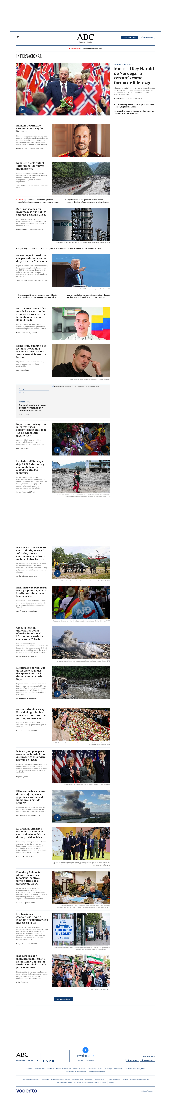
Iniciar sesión (148, 37)
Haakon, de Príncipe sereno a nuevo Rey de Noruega (29, 128)
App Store (133, 1060)
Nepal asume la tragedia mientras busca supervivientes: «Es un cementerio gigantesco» (88, 201)
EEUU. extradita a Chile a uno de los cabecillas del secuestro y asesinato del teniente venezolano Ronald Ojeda (31, 314)
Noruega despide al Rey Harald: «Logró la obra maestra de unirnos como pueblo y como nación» (31, 714)
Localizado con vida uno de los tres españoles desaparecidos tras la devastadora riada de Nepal (31, 673)
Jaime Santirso (21, 186)
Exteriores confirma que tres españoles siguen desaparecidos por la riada (38, 201)
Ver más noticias (63, 999)
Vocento (29, 1069)
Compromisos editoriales (96, 1071)
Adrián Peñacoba (22, 576)
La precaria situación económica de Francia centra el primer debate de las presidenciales (30, 833)
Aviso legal (108, 1069)
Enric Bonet (20, 856)
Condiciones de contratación (76, 1071)
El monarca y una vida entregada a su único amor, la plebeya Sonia (134, 105)
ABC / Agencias (22, 611)
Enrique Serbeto (22, 944)
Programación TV (101, 1079)
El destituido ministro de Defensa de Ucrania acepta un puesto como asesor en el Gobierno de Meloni (31, 351)
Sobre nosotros (40, 1069)
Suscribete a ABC (130, 37)
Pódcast (111, 1082)
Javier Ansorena (21, 280)
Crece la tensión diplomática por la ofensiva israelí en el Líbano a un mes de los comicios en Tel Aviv (29, 633)
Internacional (29, 56)
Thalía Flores (20, 903)
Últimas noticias (114, 1079)
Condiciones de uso (95, 1069)
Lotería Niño (45, 1079)
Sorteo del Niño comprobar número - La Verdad (90, 1082)
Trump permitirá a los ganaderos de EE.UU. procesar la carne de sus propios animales (37, 296)
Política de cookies (79, 1069)
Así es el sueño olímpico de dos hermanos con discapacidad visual (32, 407)
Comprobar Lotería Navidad (60, 1079)
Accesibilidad (118, 1069)
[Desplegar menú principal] (17, 37)
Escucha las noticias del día (139, 1079)
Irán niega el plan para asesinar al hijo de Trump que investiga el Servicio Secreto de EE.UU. (88, 296)
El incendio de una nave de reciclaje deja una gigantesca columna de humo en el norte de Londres (30, 797)
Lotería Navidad (77, 1079)
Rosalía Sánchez (120, 98)
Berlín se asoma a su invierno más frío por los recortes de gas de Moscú (31, 211)
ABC (18, 370)
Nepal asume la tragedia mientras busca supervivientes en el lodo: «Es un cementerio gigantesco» (31, 429)
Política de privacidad (63, 1069)
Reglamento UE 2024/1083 (135, 1069)
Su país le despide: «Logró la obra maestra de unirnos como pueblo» (134, 112)
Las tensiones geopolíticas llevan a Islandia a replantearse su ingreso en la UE (32, 918)
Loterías (125, 1079)
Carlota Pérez (21, 492)
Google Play (148, 1060)
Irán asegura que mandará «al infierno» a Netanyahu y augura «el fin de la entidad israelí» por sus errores (31, 961)
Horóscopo (89, 1079)
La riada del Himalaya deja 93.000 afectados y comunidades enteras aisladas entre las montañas (30, 467)
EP (17, 777)
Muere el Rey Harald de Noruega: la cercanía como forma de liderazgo (134, 75)
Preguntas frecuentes (64, 1082)
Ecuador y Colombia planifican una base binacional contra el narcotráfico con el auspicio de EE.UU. (28, 878)
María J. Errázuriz (22, 333)
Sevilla (89, 42)
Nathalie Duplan (22, 656)
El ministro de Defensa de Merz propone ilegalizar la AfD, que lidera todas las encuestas (31, 592)
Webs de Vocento (147, 1091)
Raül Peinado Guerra (23, 816)
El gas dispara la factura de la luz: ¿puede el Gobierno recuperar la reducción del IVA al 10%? (59, 248)
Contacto (50, 1069)
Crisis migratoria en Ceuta (92, 49)
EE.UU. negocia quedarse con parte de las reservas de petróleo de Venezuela (31, 258)
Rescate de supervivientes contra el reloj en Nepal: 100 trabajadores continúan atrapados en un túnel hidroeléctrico (32, 553)
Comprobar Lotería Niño (30, 1079)
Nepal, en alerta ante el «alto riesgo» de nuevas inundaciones (30, 165)
